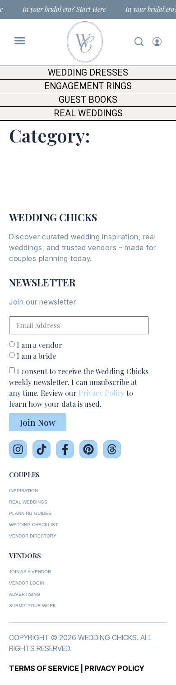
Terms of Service (44, 668)
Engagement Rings (88, 86)
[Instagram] (18, 449)
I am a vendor (39, 345)
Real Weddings (88, 113)
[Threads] (112, 449)
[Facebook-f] (65, 449)
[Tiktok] (41, 449)
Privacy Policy (102, 393)
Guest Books (88, 100)
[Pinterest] (88, 449)
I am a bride (36, 356)
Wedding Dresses (88, 72)
